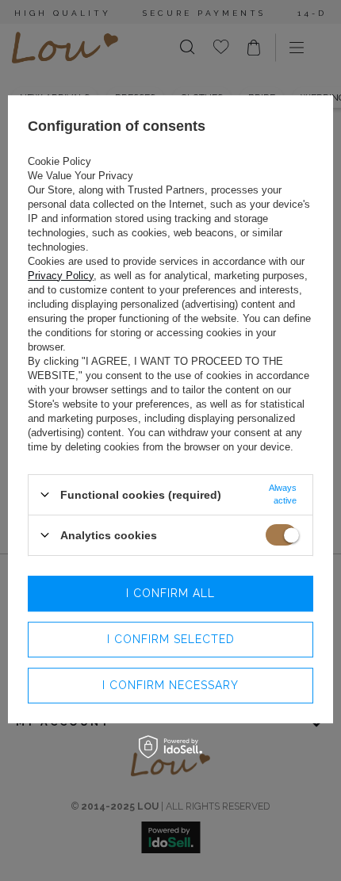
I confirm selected (171, 639)
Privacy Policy (61, 276)
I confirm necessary (170, 685)
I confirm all (170, 593)
